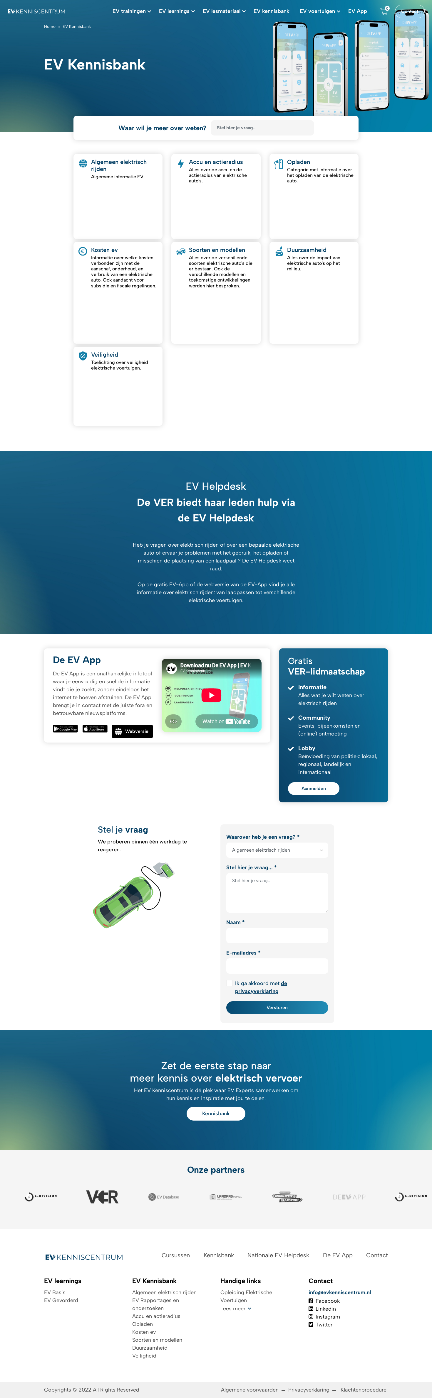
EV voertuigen (317, 11)
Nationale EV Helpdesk (278, 1255)
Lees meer (232, 1308)
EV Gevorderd (61, 1300)
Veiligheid (144, 1356)
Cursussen (176, 1255)
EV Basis (55, 1292)
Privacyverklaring (308, 1390)
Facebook (328, 1301)
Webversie (136, 731)
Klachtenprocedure (364, 1390)
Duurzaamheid (150, 1348)
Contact (409, 11)
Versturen (277, 1007)
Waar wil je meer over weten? (162, 128)
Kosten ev (144, 1332)
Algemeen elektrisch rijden (164, 1292)
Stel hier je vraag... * (251, 867)
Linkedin (326, 1309)
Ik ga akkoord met (261, 987)
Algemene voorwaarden (250, 1390)
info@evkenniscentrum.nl (340, 1292)
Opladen (142, 1324)
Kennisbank (216, 1113)
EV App (357, 11)
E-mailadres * (243, 953)
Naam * (235, 922)
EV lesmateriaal (221, 11)
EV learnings (174, 11)
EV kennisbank (271, 11)
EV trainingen (129, 11)
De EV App (338, 1255)
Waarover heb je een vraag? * (263, 837)
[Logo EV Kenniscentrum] (36, 11)
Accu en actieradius (156, 1316)
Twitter (324, 1324)
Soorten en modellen (157, 1340)
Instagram (328, 1317)
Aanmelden (314, 788)
